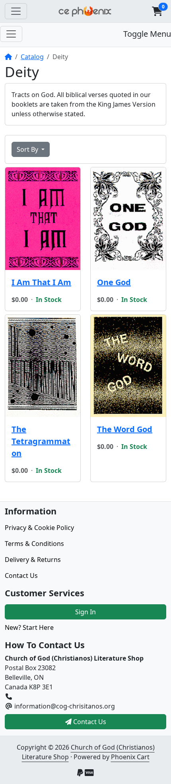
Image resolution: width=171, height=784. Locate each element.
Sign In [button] (85, 611)
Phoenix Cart (130, 756)
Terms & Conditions (34, 543)
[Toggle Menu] (11, 34)
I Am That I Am (41, 282)
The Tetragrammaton (41, 441)
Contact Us (21, 575)
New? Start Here (29, 627)
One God (114, 282)
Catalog (32, 56)
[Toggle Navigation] (16, 11)
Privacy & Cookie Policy (39, 527)
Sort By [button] (28, 149)
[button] (157, 11)
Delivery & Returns (33, 559)
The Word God (124, 429)
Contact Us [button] (89, 721)
